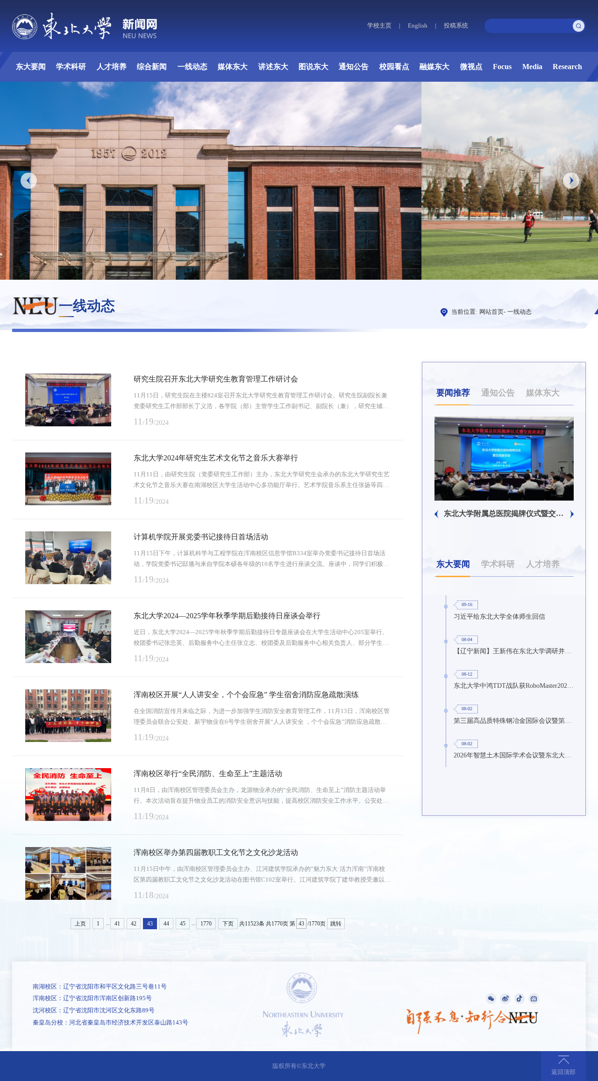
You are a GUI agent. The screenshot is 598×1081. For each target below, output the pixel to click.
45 (182, 923)
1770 (206, 923)
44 (166, 923)
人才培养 (112, 67)
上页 (80, 923)
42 (133, 923)
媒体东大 (233, 67)
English (417, 25)
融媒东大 (434, 67)
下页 (228, 923)
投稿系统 (456, 25)
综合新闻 (152, 67)
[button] (29, 180)
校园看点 (394, 67)
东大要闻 (31, 67)
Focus (502, 67)
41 (117, 923)
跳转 (336, 923)
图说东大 (313, 67)
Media (532, 67)
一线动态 (192, 67)
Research (567, 67)
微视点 (471, 67)
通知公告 (354, 67)
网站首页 (491, 312)
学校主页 (379, 25)
